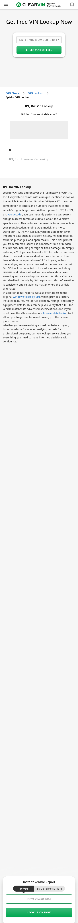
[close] (6, 5)
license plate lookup (55, 313)
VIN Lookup (35, 93)
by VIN (23, 888)
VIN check (12, 93)
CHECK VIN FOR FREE (39, 50)
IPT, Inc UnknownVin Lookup (29, 159)
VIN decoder (14, 214)
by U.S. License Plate (49, 888)
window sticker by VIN (26, 296)
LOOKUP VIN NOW (39, 912)
